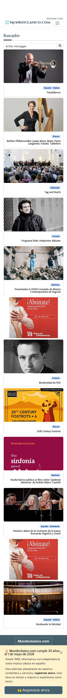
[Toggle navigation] (57, 23)
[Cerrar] (61, 653)
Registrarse (52, 18)
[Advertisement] (33, 8)
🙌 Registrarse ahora (33, 690)
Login (60, 18)
